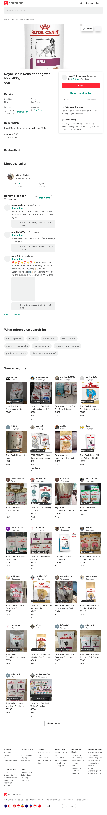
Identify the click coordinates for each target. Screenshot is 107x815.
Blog (5, 758)
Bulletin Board (26, 775)
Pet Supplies (59, 766)
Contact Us (19, 800)
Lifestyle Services (10, 775)
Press (27, 800)
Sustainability (35, 800)
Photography (76, 768)
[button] (34, 178)
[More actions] (98, 28)
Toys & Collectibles (95, 753)
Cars (22, 753)
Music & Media (93, 755)
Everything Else (26, 772)
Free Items (25, 780)
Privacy (70, 800)
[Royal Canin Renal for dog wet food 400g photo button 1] (53, 46)
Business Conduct (81, 800)
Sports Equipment (94, 771)
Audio (73, 766)
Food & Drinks (60, 763)
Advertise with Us (53, 800)
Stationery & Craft (94, 760)
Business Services (10, 778)
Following (24, 778)
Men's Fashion (43, 758)
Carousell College (10, 760)
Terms (64, 800)
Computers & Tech (78, 755)
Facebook (7, 753)
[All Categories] (81, 3)
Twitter (6, 755)
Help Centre (8, 800)
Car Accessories (27, 755)
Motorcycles (25, 760)
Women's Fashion (44, 753)
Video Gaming (76, 758)
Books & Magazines (95, 758)
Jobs (6, 772)
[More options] (7, 419)
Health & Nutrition (61, 760)
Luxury (40, 755)
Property (24, 758)
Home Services (9, 780)
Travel (90, 768)
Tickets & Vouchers (95, 773)
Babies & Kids (59, 758)
